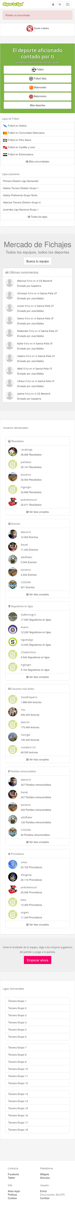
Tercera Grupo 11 (18, 1076)
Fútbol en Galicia (17, 125)
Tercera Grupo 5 (17, 1029)
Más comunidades (38, 161)
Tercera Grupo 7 (17, 1047)
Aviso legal (14, 1191)
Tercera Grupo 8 (17, 1054)
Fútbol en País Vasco (19, 140)
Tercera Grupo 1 (17, 1001)
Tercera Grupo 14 (18, 1101)
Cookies (12, 1198)
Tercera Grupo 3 (17, 1015)
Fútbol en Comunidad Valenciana (25, 132)
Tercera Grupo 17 (18, 1122)
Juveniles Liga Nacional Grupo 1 (21, 209)
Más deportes (37, 105)
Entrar (43, 1191)
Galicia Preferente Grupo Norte (20, 195)
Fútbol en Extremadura (20, 154)
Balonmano (39, 96)
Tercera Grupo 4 (17, 1022)
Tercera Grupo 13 (18, 1094)
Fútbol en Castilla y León (21, 147)
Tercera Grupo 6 (17, 1036)
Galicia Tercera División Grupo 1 (21, 188)
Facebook (13, 1174)
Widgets (44, 1174)
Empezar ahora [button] (37, 960)
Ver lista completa (39, 512)
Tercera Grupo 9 (17, 1061)
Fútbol (39, 69)
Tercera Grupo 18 (18, 1129)
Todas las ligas (38, 216)
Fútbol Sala (39, 78)
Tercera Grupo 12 (18, 1083)
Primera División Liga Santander (21, 181)
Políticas (12, 1194)
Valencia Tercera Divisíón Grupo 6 (22, 202)
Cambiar (45, 1198)
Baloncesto (39, 87)
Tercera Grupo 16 (18, 1115)
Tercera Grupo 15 (18, 1108)
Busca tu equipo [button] (37, 261)
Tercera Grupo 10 (18, 1069)
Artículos (45, 1177)
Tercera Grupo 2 (17, 1008)
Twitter (11, 1177)
